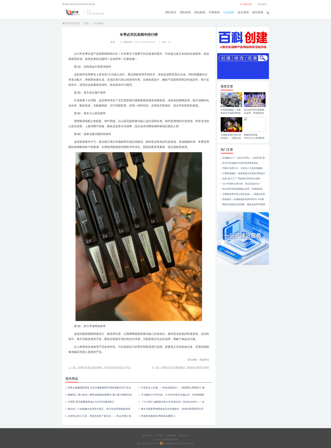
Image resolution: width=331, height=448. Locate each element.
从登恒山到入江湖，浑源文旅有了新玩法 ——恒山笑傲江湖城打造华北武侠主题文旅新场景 (99, 417)
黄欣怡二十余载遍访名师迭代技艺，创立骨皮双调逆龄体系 (99, 409)
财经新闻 (257, 12)
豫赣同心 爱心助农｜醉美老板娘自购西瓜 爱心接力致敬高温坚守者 (100, 395)
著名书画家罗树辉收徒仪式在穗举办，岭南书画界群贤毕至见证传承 (172, 410)
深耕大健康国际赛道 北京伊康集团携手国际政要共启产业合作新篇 (99, 388)
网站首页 (170, 12)
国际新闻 (185, 12)
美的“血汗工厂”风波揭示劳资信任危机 (241, 178)
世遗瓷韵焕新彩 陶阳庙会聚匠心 (158, 416)
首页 (86, 23)
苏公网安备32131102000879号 (178, 443)
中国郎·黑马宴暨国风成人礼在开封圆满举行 (91, 402)
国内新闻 (199, 12)
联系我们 (183, 435)
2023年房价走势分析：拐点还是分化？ (241, 183)
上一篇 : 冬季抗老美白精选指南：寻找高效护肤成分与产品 (99, 367)
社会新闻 (228, 12)
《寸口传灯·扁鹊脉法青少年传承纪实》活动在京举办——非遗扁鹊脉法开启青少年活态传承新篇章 (172, 403)
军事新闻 (214, 12)
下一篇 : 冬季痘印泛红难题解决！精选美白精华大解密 (180, 367)
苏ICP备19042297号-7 (148, 443)
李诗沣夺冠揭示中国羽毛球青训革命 (240, 163)
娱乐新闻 (243, 12)
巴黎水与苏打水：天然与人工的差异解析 (242, 168)
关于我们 (159, 435)
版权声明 (171, 435)
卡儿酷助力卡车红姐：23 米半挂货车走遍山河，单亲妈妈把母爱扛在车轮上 (172, 395)
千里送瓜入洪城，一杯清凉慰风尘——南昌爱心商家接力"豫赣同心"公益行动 (173, 388)
